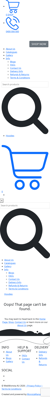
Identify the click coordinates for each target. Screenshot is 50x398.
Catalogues (11, 52)
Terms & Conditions (20, 77)
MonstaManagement (37, 394)
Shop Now (39, 44)
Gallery (9, 55)
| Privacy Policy (33, 385)
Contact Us (15, 68)
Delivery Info (16, 71)
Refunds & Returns (19, 74)
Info (8, 58)
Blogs (13, 61)
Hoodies (10, 135)
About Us (10, 48)
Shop (11, 322)
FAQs (12, 64)
